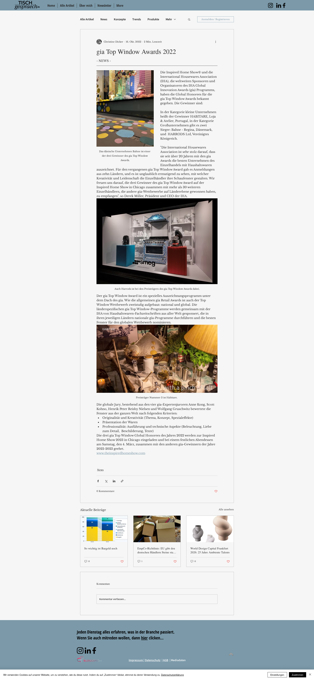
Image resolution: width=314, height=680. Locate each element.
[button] (189, 19)
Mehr (169, 19)
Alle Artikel (87, 19)
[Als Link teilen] (122, 481)
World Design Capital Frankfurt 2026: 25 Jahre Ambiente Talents (210, 550)
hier (144, 638)
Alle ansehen (226, 509)
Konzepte (120, 19)
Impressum (136, 660)
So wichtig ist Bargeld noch (100, 548)
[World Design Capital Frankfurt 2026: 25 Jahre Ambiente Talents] (210, 529)
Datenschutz (152, 660)
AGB (165, 660)
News (103, 19)
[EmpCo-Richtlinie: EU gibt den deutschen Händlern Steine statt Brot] (157, 529)
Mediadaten (178, 660)
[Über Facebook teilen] (98, 481)
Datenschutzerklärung (172, 674)
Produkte (153, 19)
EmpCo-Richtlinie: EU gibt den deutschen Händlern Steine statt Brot (156, 550)
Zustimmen (297, 674)
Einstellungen (277, 674)
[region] (270, 5)
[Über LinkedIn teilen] (114, 481)
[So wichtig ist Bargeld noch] (104, 529)
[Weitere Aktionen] (216, 42)
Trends (136, 19)
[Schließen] (310, 674)
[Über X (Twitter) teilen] (106, 481)
